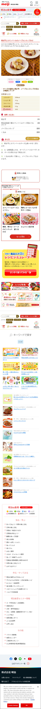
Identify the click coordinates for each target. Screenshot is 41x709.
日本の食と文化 (11, 527)
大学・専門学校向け (12, 609)
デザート (9, 29)
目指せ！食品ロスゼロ (13, 530)
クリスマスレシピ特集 (20, 492)
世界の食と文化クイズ (13, 563)
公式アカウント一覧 (18, 663)
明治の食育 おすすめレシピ (29, 357)
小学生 (11, 511)
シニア (32, 511)
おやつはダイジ (11, 566)
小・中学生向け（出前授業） (15, 603)
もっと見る (20, 237)
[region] (20, 696)
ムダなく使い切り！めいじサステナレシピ (11, 387)
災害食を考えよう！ (12, 533)
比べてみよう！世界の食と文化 (16, 524)
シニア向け (10, 615)
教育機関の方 (12, 513)
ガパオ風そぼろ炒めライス (22, 468)
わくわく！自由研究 (12, 583)
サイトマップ (16, 677)
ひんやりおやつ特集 (20, 432)
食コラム (9, 548)
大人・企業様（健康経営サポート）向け (19, 612)
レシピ (20, 341)
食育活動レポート (12, 618)
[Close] (38, 687)
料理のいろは (25, 33)
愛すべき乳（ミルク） (13, 542)
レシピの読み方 (33, 138)
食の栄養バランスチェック (15, 586)
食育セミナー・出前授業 (27, 513)
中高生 (18, 511)
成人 (25, 511)
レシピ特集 (13, 33)
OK (27, 705)
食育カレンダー (11, 638)
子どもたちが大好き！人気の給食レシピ (29, 373)
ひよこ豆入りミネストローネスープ (24, 480)
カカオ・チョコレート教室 (15, 554)
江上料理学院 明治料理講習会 (15, 643)
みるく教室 (10, 551)
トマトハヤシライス (20, 421)
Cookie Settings (13, 705)
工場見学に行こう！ (12, 640)
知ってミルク (10, 545)
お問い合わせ (6, 677)
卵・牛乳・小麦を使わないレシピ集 (11, 373)
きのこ (24, 26)
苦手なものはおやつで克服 (22, 444)
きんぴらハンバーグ (20, 409)
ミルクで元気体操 (12, 592)
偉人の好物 (10, 539)
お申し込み (10, 624)
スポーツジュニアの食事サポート (11, 358)
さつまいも (9, 26)
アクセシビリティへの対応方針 (20, 681)
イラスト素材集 (11, 635)
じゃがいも (17, 26)
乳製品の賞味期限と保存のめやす (17, 560)
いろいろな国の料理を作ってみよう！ (29, 387)
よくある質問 (10, 621)
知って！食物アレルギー (14, 557)
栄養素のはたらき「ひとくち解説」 (24, 456)
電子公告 (4, 681)
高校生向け (10, 606)
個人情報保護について (30, 677)
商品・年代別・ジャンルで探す (29, 23)
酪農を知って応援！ (12, 536)
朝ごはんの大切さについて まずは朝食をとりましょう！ (26, 398)
